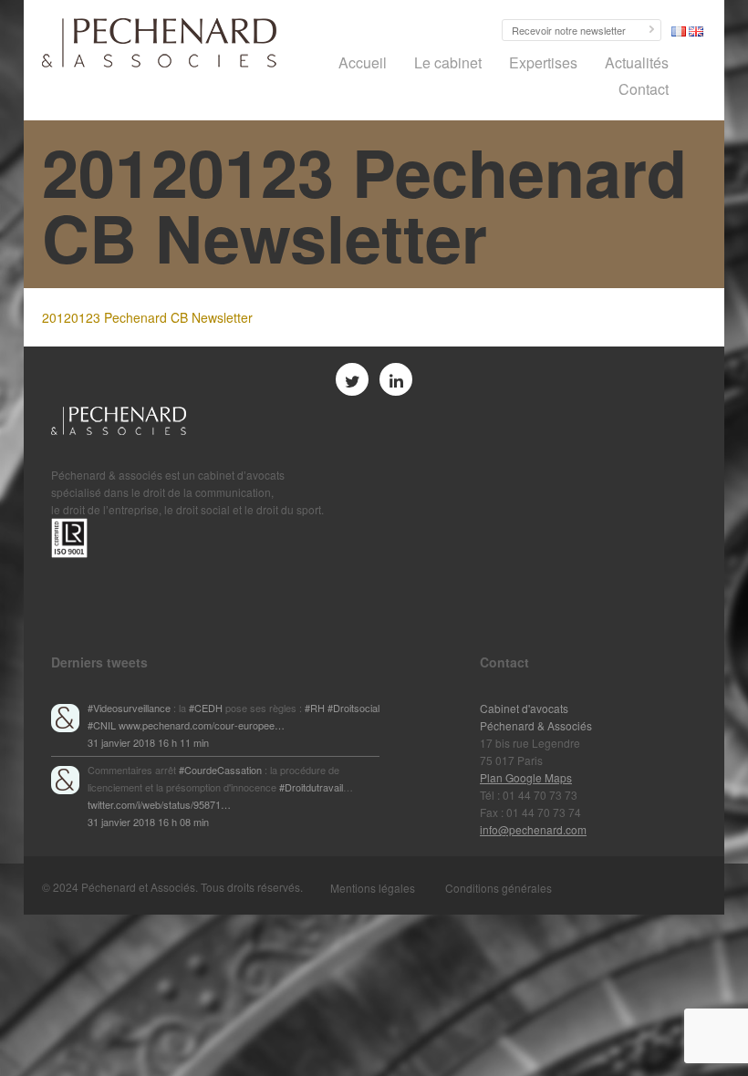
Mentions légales (372, 887)
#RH (315, 707)
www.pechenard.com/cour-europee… (202, 725)
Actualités (637, 62)
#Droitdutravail (311, 787)
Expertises (543, 62)
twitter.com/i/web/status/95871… (159, 804)
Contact (643, 88)
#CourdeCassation (220, 769)
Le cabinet (448, 62)
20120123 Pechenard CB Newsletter (147, 317)
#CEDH (206, 707)
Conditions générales (498, 887)
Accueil (362, 62)
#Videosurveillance (129, 707)
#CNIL (102, 725)
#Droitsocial (353, 707)
